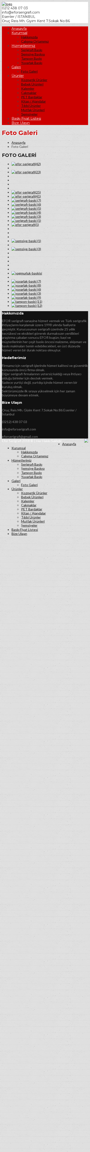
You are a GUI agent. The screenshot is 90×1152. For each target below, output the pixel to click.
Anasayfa (19, 28)
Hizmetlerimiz (23, 46)
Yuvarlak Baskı (31, 63)
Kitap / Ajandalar (33, 101)
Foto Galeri (29, 71)
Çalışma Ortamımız (35, 41)
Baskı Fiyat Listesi (26, 118)
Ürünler (18, 76)
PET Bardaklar (31, 97)
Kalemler (27, 88)
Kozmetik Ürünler (34, 80)
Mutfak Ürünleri (33, 110)
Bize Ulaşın (21, 123)
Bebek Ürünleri (32, 84)
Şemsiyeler (29, 114)
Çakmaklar (28, 93)
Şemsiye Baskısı (33, 54)
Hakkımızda (29, 37)
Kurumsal (19, 33)
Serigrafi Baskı (31, 50)
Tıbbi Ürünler (31, 106)
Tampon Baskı (31, 58)
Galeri (16, 67)
